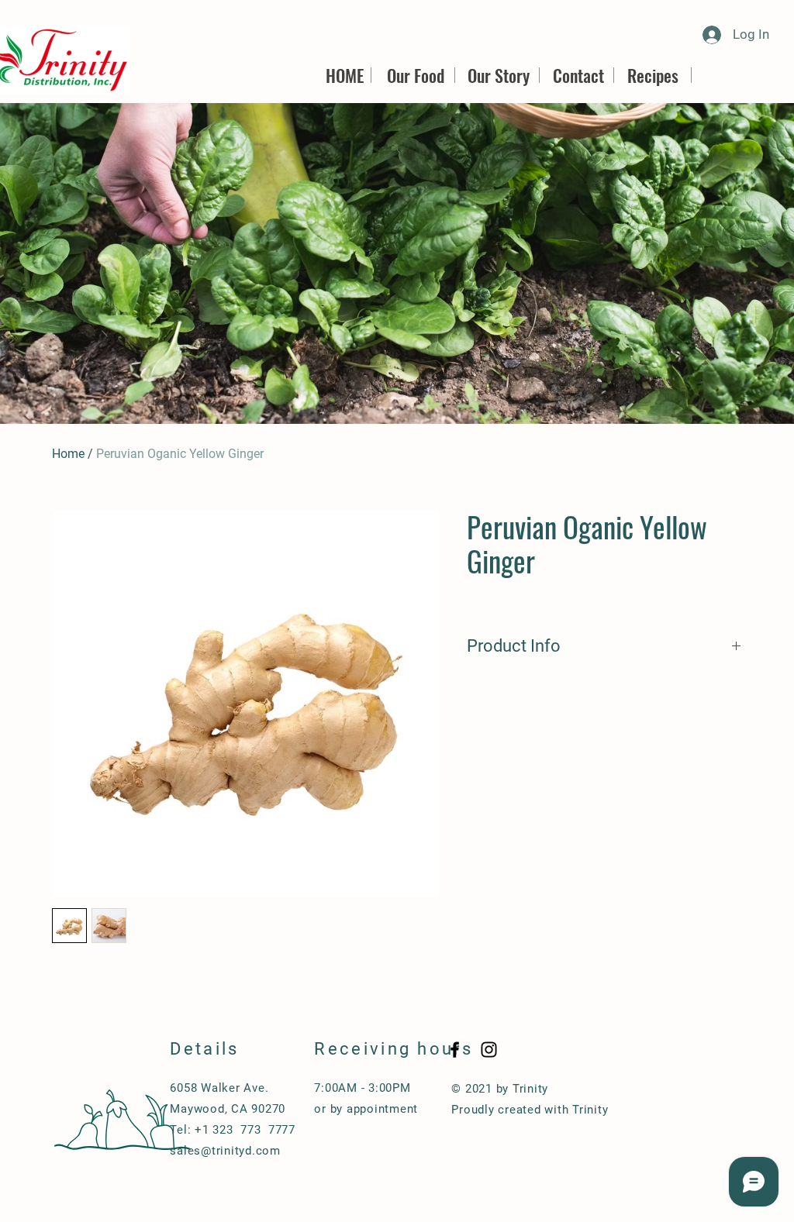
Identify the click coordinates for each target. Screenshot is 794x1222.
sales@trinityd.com (225, 1151)
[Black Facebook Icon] (454, 1049)
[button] (397, 263)
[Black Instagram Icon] (488, 1049)
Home (68, 453)
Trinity (590, 1110)
